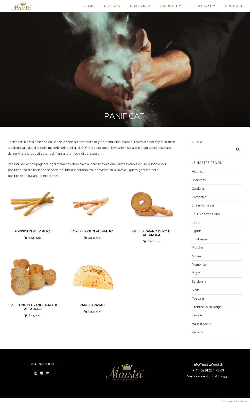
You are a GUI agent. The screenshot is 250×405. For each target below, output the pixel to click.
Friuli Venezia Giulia (206, 214)
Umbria (197, 315)
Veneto (197, 332)
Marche (197, 247)
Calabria (198, 188)
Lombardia (200, 239)
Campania (199, 197)
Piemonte (199, 264)
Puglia (196, 273)
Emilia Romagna (203, 205)
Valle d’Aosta (202, 324)
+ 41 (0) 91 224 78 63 (208, 370)
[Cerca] (238, 149)
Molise (196, 256)
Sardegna (199, 281)
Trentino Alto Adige (207, 307)
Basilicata (199, 180)
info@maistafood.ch (208, 364)
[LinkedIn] (47, 373)
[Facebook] (41, 373)
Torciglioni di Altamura (92, 231)
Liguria (197, 231)
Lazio (195, 222)
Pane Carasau (92, 305)
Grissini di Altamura (33, 231)
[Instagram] (35, 373)
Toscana (198, 298)
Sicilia (196, 290)
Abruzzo (198, 171)
